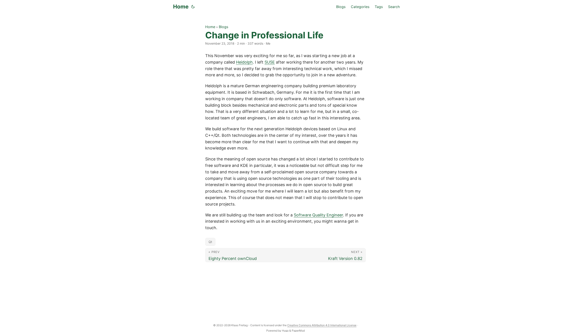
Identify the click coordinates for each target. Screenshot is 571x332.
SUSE (270, 62)
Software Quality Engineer (318, 215)
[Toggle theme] (193, 6)
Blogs (223, 27)
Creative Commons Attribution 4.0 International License (321, 325)
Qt (210, 242)
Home (180, 6)
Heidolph (244, 62)
